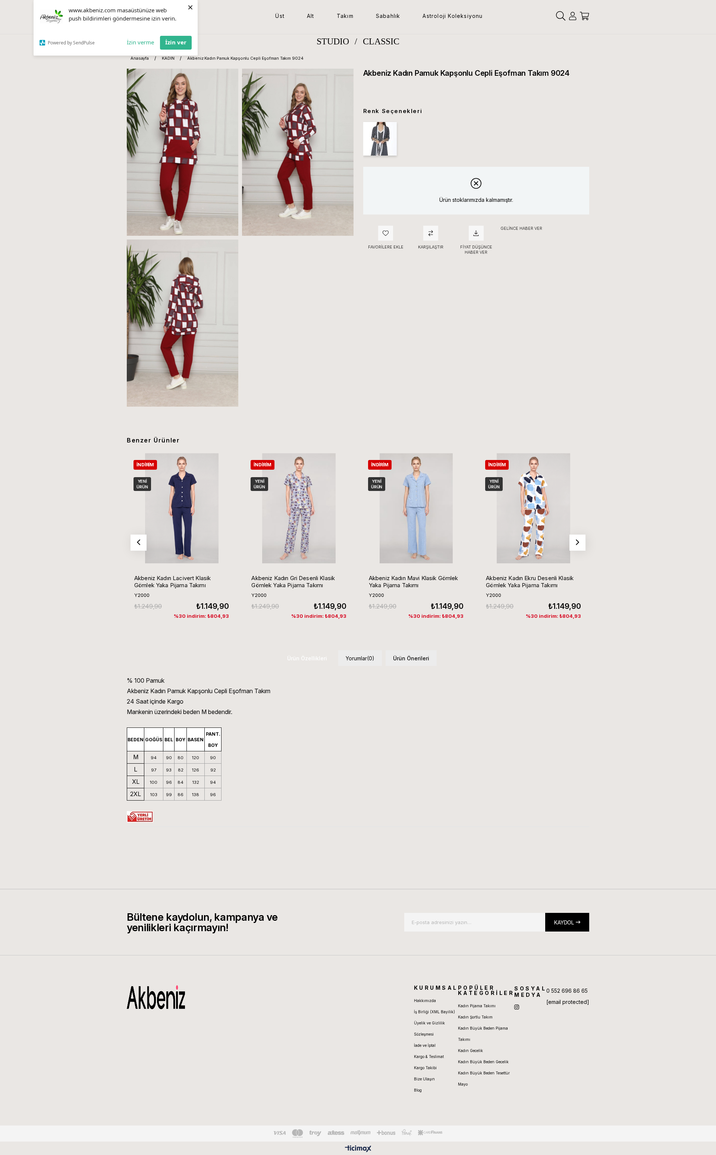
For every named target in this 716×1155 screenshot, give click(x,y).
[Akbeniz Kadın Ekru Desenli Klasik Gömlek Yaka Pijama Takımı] (533, 508)
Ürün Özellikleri (307, 658)
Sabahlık (388, 16)
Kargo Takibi (425, 1067)
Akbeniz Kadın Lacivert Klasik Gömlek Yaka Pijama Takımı (172, 582)
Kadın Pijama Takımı (477, 1006)
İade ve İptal (425, 1045)
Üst (280, 16)
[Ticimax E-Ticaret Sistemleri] (358, 1149)
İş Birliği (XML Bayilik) (434, 1012)
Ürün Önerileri (411, 658)
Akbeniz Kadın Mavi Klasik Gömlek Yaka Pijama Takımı (413, 582)
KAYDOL (564, 922)
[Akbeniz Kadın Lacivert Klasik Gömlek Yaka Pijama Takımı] (181, 508)
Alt (310, 16)
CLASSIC (381, 41)
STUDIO (333, 41)
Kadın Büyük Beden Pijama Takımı (483, 1034)
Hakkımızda (425, 1000)
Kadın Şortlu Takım (475, 1017)
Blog (418, 1090)
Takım (345, 16)
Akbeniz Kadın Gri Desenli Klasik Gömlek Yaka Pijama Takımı (293, 582)
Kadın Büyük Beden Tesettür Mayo (484, 1078)
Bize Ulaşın (424, 1079)
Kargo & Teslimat (429, 1056)
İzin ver (175, 42)
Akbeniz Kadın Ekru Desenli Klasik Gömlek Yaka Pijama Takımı (530, 582)
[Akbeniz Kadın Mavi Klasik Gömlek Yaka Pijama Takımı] (416, 508)
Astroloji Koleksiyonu (453, 16)
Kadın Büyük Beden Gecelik (483, 1061)
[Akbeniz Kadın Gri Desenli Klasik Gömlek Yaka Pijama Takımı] (299, 508)
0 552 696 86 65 (567, 990)
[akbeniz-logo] (191, 997)
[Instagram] (516, 1007)
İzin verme (140, 42)
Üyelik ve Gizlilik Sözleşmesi (429, 1028)
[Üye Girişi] (572, 16)
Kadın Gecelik (470, 1050)
